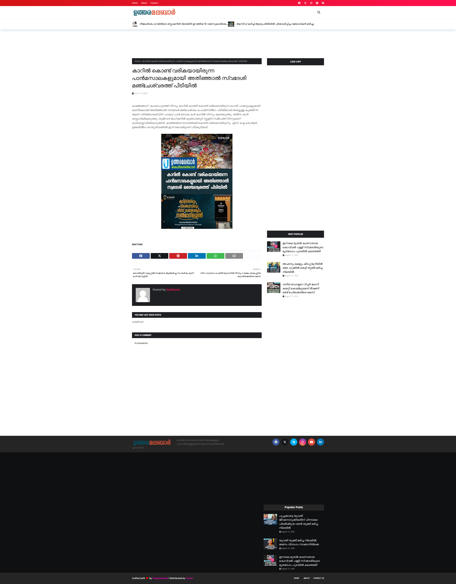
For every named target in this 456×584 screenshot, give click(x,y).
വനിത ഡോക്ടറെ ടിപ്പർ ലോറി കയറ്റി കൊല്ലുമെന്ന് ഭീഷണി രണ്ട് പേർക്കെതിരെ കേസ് (301, 288)
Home (135, 3)
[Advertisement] (197, 43)
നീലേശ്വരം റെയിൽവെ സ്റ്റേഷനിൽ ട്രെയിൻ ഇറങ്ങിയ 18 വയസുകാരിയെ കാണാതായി (182, 24)
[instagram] (311, 3)
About (144, 3)
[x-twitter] (305, 3)
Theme (189, 578)
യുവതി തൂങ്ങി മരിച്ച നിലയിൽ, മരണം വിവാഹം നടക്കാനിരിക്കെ (299, 542)
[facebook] (299, 3)
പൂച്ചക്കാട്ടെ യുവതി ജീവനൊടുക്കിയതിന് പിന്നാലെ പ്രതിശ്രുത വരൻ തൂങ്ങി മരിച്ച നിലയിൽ (298, 522)
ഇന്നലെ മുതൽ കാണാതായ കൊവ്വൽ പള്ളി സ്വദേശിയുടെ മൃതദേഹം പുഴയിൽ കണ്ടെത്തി (303, 247)
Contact (154, 3)
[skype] (322, 3)
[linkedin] (320, 442)
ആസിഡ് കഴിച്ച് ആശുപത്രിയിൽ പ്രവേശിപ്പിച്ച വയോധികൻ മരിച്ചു (275, 23)
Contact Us (318, 578)
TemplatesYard (160, 578)
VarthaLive (173, 289)
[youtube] (311, 442)
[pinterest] (317, 3)
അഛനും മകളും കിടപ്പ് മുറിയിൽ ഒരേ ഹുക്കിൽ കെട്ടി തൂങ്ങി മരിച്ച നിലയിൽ (303, 267)
